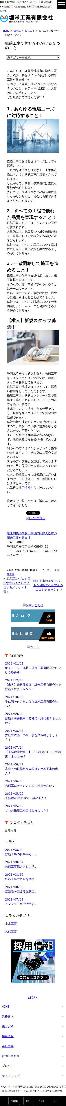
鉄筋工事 (30, 30)
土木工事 (11, 923)
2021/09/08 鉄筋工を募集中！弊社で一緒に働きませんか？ (33, 718)
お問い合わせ (10, 1056)
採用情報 (24, 487)
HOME (6, 30)
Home (14, 1101)
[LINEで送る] (35, 518)
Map (41, 1101)
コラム (17, 30)
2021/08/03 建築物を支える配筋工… (20, 889)
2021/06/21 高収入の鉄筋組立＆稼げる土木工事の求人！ (31, 769)
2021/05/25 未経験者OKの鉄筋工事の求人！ (26, 796)
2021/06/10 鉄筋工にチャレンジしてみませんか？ (30, 783)
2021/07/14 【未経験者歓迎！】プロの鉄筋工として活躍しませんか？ (33, 752)
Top (54, 1101)
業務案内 (8, 1016)
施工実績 (8, 1026)
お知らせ (10, 830)
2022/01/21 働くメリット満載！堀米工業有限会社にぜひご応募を (33, 668)
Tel (28, 1101)
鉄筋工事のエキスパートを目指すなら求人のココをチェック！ (48, 585)
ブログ (6, 1066)
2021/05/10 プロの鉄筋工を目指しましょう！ (27, 808)
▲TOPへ (33, 997)
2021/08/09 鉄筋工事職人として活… (20, 864)
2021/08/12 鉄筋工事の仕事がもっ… (20, 852)
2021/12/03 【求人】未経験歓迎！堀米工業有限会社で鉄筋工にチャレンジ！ (33, 685)
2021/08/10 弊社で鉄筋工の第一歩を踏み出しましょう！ (31, 735)
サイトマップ (10, 1075)
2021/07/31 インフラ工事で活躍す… (20, 902)
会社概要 (8, 1046)
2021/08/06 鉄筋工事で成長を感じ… (20, 877)
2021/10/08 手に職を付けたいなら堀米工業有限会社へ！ (31, 701)
